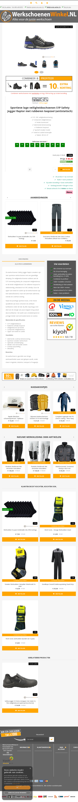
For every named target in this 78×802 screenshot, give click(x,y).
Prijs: (63, 158)
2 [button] (42, 72)
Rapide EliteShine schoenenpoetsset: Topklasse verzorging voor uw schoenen (13, 418)
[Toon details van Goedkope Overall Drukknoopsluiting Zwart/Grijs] (58, 564)
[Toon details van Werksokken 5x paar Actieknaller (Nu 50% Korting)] (21, 218)
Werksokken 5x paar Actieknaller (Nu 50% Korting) (21, 237)
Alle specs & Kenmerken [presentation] (23, 264)
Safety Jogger (43, 103)
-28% (70, 155)
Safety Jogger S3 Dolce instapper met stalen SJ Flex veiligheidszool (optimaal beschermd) (20, 702)
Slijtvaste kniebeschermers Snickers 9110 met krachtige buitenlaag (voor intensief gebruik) (39, 419)
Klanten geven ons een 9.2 (35, 7)
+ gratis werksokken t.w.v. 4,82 (63, 27)
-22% (21, 460)
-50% (34, 230)
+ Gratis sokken (33, 664)
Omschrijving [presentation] (23, 259)
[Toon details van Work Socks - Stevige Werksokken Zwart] (58, 509)
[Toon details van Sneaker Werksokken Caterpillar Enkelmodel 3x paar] (20, 564)
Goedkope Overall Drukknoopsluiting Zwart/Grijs (58, 584)
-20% (21, 410)
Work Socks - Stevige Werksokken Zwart (58, 530)
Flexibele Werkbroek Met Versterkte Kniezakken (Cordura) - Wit (39, 468)
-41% (72, 523)
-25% (69, 230)
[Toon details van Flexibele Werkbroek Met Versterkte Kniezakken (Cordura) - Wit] (39, 452)
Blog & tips (67, 7)
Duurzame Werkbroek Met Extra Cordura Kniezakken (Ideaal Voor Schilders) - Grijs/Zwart (56, 238)
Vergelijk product (30, 169)
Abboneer (51, 739)
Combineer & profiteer (56, 233)
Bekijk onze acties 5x (54, 7)
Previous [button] (7, 197)
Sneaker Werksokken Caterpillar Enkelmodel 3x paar (20, 585)
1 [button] (36, 72)
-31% (35, 694)
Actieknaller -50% (11, 218)
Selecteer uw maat (39, 141)
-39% (47, 410)
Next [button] (71, 197)
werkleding (35, 93)
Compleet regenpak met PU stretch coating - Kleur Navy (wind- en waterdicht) (64, 418)
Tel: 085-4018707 (17, 7)
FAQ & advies (6, 7)
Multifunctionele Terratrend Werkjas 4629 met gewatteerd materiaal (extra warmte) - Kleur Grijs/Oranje (64, 469)
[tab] (23, 259)
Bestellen (66, 169)
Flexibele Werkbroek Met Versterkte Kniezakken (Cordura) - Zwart (13, 468)
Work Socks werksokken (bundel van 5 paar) (20, 639)
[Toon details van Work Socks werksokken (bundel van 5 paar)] (20, 618)
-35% (72, 410)
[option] (22, 64)
